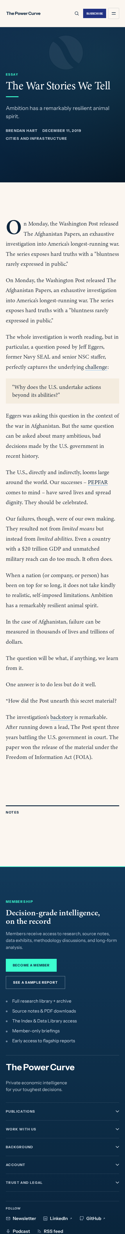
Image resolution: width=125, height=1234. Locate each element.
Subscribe (94, 13)
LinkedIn (59, 1218)
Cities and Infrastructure (36, 138)
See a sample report (35, 982)
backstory (61, 717)
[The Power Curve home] (23, 13)
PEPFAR (98, 482)
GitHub (93, 1218)
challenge (96, 367)
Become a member (31, 965)
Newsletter (24, 1218)
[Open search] (76, 13)
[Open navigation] (113, 13)
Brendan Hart (22, 130)
